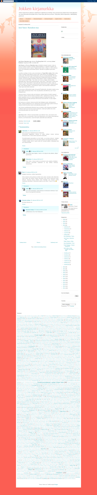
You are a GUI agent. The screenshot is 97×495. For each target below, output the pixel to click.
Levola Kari (35, 396)
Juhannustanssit (67, 375)
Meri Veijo (24, 407)
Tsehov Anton (38, 458)
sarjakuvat (67, 475)
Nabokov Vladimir (27, 413)
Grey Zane (28, 354)
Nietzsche (23, 414)
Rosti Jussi (58, 431)
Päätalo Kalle (49, 425)
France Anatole (77, 347)
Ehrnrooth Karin (24, 343)
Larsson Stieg (59, 392)
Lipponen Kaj (77, 397)
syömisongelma (71, 477)
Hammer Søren (72, 357)
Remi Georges (44, 428)
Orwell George (76, 415)
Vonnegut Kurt (66, 464)
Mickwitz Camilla (67, 407)
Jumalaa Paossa (27, 376)
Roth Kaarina (64, 431)
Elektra (30, 343)
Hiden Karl (72, 364)
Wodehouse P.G (38, 468)
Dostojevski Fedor (45, 340)
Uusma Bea (57, 461)
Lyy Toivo (43, 400)
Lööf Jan (73, 400)
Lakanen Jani (19, 392)
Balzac (77, 321)
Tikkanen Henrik (71, 454)
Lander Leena (30, 392)
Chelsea (26, 335)
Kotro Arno (48, 388)
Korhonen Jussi (61, 386)
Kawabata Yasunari (43, 380)
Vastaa (23, 145)
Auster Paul (43, 321)
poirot (18, 474)
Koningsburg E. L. (32, 386)
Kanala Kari (32, 379)
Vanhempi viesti (54, 242)
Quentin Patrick (64, 425)
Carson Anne (29, 333)
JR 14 (18, 372)
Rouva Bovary (24, 432)
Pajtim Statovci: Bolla (68, 241)
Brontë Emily (40, 328)
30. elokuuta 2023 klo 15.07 (37, 200)
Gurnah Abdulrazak (27, 355)
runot (28, 475)
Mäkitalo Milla (77, 411)
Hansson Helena (60, 358)
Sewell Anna (25, 440)
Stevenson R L (21, 449)
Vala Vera (71, 461)
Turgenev (73, 458)
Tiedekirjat (33, 454)
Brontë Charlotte (33, 328)
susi (55, 477)
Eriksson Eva (62, 343)
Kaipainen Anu (55, 378)
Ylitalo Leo (71, 468)
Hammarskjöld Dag (58, 357)
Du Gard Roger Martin (21, 342)
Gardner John (58, 350)
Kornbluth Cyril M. (21, 388)
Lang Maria (37, 392)
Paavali (53, 417)
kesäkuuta (66, 255)
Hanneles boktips (26, 200)
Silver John (19, 443)
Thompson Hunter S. (20, 454)
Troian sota (32, 458)
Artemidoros (54, 320)
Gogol (71, 351)
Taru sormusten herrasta (26, 453)
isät (56, 471)
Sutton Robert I (51, 450)
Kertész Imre (29, 382)
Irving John (76, 369)
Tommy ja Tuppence (57, 457)
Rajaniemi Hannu (25, 426)
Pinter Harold (52, 421)
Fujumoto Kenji (53, 349)
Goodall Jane (31, 353)
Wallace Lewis (57, 465)
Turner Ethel (24, 460)
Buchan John (72, 328)
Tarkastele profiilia (65, 212)
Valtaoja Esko (21, 462)
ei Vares (48, 469)
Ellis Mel (44, 343)
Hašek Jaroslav (73, 361)
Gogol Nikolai (76, 351)
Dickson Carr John (75, 339)
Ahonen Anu (40, 317)
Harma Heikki (25, 360)
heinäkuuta (66, 253)
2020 (64, 270)
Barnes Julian (25, 322)
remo (75, 474)
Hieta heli (77, 364)
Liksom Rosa (56, 396)
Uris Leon (39, 461)
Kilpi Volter (30, 384)
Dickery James (66, 339)
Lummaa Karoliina (20, 400)
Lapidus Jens (43, 392)
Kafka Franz (44, 378)
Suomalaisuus (73, 449)
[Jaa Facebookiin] (38, 121)
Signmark (55, 442)
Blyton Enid (43, 325)
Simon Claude (33, 443)
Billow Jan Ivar (73, 324)
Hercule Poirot (23, 364)
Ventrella (42, 462)
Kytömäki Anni (20, 390)
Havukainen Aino (34, 361)
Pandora (18, 418)
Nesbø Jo (53, 413)
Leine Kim (58, 395)
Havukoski (51, 361)
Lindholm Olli (27, 397)
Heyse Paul (67, 364)
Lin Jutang (63, 396)
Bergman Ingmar (38, 324)
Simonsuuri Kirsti (47, 443)
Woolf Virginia (45, 468)
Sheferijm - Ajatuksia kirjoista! (70, 120)
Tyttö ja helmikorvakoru (57, 460)
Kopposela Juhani (47, 386)
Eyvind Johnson (47, 344)
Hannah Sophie (45, 358)
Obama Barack (27, 415)
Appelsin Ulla (24, 320)
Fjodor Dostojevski (59, 346)
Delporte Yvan (37, 339)
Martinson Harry (37, 404)
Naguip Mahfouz (34, 413)
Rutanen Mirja (70, 432)
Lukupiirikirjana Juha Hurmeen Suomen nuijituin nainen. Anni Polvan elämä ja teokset (73, 115)
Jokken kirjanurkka (36, 8)
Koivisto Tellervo (71, 385)
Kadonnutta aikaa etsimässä (36, 378)
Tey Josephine (76, 453)
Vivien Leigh (55, 464)
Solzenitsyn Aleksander (29, 446)
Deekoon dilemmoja (67, 163)
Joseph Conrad (40, 375)
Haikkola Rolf (26, 357)
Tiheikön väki (43, 454)
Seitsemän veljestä (66, 439)
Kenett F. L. (23, 382)
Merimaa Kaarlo (38, 407)
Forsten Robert (51, 347)
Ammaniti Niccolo (60, 318)
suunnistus (60, 477)
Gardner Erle (51, 350)
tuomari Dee (39, 478)
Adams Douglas (55, 315)
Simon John (40, 443)
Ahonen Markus (53, 317)
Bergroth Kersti (46, 324)
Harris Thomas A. (62, 360)
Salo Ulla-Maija (21, 436)
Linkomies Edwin (47, 397)
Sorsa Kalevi (76, 446)
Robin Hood (78, 429)
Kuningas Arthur (27, 389)
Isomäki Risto (32, 371)
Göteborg (35, 355)
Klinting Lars (28, 385)
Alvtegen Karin (53, 318)
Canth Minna (49, 332)
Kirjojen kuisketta (67, 111)
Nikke (27, 414)
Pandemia (77, 417)
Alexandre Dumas (31, 318)
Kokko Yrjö (19, 386)
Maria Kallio (35, 403)
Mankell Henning (74, 402)
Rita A (23, 172)
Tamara (45, 451)
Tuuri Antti (43, 460)
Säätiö (19, 451)
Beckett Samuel (56, 322)
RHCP (69, 425)
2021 (64, 268)
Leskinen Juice (21, 396)
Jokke (27, 151)
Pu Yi (43, 424)
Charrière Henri (76, 333)
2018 (64, 274)
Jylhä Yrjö (61, 376)
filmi (78, 469)
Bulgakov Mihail (40, 329)
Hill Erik (34, 365)
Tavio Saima (50, 453)
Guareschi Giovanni (68, 354)
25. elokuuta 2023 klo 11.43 (34, 130)
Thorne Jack (28, 454)
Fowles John (70, 347)
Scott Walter (40, 439)
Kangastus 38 (37, 379)
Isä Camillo (39, 371)
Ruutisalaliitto (76, 432)
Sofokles (78, 444)
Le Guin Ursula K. (60, 393)
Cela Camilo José (48, 333)
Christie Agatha (38, 335)
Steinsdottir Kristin (69, 447)
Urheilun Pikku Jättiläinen (31, 461)
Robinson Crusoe (22, 431)
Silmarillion (77, 442)
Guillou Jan (19, 355)
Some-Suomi (48, 446)
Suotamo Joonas (44, 450)
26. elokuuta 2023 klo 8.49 (37, 188)
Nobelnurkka (67, 18)
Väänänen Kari (36, 465)
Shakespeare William (38, 440)
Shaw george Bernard (49, 440)
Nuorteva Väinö (65, 414)
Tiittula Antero (64, 454)
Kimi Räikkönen (37, 384)
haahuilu (18, 471)
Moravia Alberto (42, 410)
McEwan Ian (61, 406)
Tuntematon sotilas (60, 458)
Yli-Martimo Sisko (65, 468)
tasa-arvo (23, 478)
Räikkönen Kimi (20, 433)
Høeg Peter (39, 369)
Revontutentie (69, 428)
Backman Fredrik (59, 321)
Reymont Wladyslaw (76, 428)
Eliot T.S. (34, 343)
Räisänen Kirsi (26, 433)
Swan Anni (71, 450)
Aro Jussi (35, 320)
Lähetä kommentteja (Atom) (40, 246)
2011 (64, 288)
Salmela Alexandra (68, 435)
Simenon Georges (26, 443)
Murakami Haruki (25, 411)
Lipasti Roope (71, 397)
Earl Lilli (55, 342)
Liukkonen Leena (21, 399)
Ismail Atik (26, 371)
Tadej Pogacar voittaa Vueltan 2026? (72, 166)
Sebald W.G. (54, 439)
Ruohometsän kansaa (47, 432)
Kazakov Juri (50, 380)
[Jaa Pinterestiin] (39, 121)
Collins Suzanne (31, 336)
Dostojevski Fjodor (55, 340)
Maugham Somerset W (64, 404)
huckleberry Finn (29, 471)
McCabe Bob (31, 406)
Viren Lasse (20, 464)
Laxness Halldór (46, 393)
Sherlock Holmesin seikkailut (29, 442)
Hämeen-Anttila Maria (42, 368)
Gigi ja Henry (30, 351)
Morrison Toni (55, 410)
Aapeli (42, 315)
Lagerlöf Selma (75, 390)
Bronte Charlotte (24, 328)
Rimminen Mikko (65, 429)
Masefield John (56, 404)
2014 (64, 282)
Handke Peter (38, 358)
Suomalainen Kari (66, 449)
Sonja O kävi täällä (63, 446)
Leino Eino (63, 395)
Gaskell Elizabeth (72, 350)
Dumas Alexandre (30, 342)
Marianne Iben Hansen (43, 403)
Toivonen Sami (27, 457)
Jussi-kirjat (42, 376)
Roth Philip (70, 431)
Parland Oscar (48, 418)
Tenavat (55, 453)
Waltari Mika (72, 465)
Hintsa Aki (51, 365)
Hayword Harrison (66, 361)
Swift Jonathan (77, 450)
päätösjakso (67, 474)
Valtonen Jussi (28, 462)
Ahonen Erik (46, 317)
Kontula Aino (40, 386)
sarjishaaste (72, 475)
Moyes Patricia (62, 410)
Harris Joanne (43, 360)
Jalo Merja (36, 372)
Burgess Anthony (60, 329)
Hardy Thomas (76, 358)
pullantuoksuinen (42, 474)
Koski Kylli (35, 388)
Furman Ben (59, 349)
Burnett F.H (74, 329)
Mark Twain (51, 403)
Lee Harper (76, 393)
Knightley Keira (50, 385)
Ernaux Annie (74, 343)
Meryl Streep (53, 407)
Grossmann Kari (54, 354)
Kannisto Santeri (51, 379)
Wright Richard (51, 468)
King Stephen (45, 384)
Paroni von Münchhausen (57, 418)
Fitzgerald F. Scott (51, 346)
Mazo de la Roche (24, 406)
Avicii (47, 321)
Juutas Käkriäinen (55, 376)
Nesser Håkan (59, 413)
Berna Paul (59, 324)
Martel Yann (31, 404)
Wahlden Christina (43, 465)
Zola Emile (20, 469)
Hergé (29, 364)
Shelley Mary (64, 440)
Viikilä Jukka (60, 462)
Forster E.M (58, 347)
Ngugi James (66, 413)
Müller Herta (20, 413)
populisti (26, 474)
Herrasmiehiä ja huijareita (36, 364)
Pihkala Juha (19, 421)
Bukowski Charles (32, 329)
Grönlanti (61, 354)
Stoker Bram (37, 449)
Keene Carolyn (65, 380)
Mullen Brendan (76, 410)
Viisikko (66, 462)
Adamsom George (71, 315)
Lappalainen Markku (51, 392)
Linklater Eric (40, 397)
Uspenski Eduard (45, 461)
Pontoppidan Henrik (32, 422)
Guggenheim (76, 354)
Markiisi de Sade (57, 403)
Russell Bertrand (62, 432)
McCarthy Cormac (39, 406)
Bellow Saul (63, 322)
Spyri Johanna (44, 447)
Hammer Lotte (65, 357)
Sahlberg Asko (75, 433)
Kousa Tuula (54, 388)
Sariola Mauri (39, 437)
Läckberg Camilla (49, 400)
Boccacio (49, 325)
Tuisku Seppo (52, 458)
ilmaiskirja (35, 471)
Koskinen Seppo (41, 388)
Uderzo (71, 460)
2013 (64, 284)
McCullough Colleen (54, 406)
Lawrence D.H (39, 393)
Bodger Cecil (54, 325)
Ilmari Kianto (58, 369)
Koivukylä (77, 385)
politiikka (21, 474)
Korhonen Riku (77, 386)
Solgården (20, 446)
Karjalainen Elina (66, 379)
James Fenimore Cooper (51, 372)
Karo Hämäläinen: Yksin (69, 243)
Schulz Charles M (28, 439)
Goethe (55, 351)
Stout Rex (43, 449)
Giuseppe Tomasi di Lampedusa (40, 351)
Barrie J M (31, 322)
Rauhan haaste (66, 426)
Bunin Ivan (47, 329)
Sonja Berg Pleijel (55, 446)
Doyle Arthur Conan (64, 340)
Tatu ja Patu (44, 453)
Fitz (45, 346)
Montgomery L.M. (33, 410)
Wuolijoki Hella (58, 468)
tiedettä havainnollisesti (31, 478)
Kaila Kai (49, 378)
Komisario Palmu (25, 386)
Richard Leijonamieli (27, 429)
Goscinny (47, 353)
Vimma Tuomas (77, 462)
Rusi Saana (55, 432)
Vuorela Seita (72, 464)
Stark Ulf (55, 447)
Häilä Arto (18, 368)
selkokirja (19, 477)
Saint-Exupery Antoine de (22, 435)
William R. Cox (23, 468)
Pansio (23, 418)
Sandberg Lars (63, 436)
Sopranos (71, 446)
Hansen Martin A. (53, 358)
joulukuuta (66, 226)
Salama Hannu (32, 435)
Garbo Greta (45, 350)
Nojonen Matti (51, 414)
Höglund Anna (32, 369)
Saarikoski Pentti (53, 433)
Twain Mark (49, 460)
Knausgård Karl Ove (36, 385)
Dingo (18, 340)
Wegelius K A (24, 466)
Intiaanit (71, 369)
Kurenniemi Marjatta (58, 389)
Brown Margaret (59, 328)
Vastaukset (26, 148)
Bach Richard (52, 321)
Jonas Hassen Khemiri (32, 375)
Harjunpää (19, 360)
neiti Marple (46, 472)
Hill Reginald (39, 365)
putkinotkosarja (49, 474)
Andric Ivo (74, 318)
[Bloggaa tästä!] (35, 121)
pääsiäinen (62, 474)
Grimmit (33, 354)
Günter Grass (41, 355)
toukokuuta (66, 256)
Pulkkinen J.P (49, 424)
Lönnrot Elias (67, 400)
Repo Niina (63, 428)
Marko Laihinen (73, 403)
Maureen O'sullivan (72, 404)
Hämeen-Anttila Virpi (50, 368)
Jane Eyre (67, 372)
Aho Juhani (34, 317)
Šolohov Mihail (71, 478)
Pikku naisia (38, 421)
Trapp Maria (71, 457)
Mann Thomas (20, 403)
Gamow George (30, 350)
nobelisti (59, 473)
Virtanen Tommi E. (42, 464)
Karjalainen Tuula (73, 379)
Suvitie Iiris (57, 450)
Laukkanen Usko (23, 393)
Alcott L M (76, 317)
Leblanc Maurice (69, 393)
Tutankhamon (37, 460)
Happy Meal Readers (68, 358)
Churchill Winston (49, 335)
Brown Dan (53, 328)
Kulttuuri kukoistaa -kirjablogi (70, 102)
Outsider (27, 417)
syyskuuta (66, 232)
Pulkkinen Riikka (56, 424)
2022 (64, 267)
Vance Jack (26, 123)
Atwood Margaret (28, 321)
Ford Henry (45, 347)
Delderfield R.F (24, 339)
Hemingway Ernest (70, 362)
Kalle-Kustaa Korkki (76, 378)
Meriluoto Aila (30, 407)
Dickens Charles (58, 339)
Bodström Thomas (61, 325)
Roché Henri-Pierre (43, 431)
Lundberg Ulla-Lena (29, 400)
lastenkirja (26, 473)
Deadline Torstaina (67, 129)
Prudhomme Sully (38, 424)
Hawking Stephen (58, 361)
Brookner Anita (46, 328)
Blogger (56, 484)
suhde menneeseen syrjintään (37, 477)
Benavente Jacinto (75, 322)
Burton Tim (35, 331)
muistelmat (36, 472)
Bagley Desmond (67, 321)
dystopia (44, 469)
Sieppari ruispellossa (49, 442)
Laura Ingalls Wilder (31, 393)
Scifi (34, 439)
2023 (64, 225)
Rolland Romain (51, 431)
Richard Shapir (37, 429)
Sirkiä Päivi (48, 444)
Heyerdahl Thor (60, 364)
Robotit (36, 431)
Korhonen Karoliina (69, 386)
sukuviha (46, 477)
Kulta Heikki (67, 388)
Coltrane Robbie (39, 336)
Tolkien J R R (42, 457)
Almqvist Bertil (46, 318)
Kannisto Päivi (44, 379)
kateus (77, 471)
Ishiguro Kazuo (20, 371)
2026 (64, 219)
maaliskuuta (67, 260)
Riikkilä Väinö (44, 429)
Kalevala (68, 378)
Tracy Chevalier (65, 457)
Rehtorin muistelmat (21, 428)
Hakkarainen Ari (32, 357)
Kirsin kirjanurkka (67, 75)
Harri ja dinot (37, 360)
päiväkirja (56, 474)
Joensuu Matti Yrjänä (57, 373)
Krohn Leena (60, 388)
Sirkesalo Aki (42, 444)
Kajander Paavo (62, 378)
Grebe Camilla (75, 353)
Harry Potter (69, 360)
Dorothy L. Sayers (29, 340)
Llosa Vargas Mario (30, 399)
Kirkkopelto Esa (60, 384)
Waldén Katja (50, 465)
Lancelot (24, 392)
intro (45, 471)
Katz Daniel (22, 380)
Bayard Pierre (43, 322)
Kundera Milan (19, 389)
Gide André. (24, 351)
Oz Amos (32, 417)
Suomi (39, 450)
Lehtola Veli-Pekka (28, 395)
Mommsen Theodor (24, 410)
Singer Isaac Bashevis (62, 443)
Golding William (20, 353)
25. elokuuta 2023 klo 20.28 (37, 151)
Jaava (26, 372)
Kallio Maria (26, 379)
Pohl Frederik (73, 421)
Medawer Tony (67, 406)
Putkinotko (72, 424)
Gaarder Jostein (66, 349)
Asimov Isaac (60, 320)
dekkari (30, 469)
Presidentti (64, 422)
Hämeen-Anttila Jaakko (32, 368)
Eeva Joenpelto (71, 342)
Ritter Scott (72, 429)
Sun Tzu (56, 449)
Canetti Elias (33, 332)
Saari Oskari (45, 433)
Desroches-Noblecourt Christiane (47, 339)
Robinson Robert (30, 431)
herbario (23, 471)
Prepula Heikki (58, 422)
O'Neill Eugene (72, 414)
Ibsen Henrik (45, 369)
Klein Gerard (22, 385)
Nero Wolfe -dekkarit (24, 21)
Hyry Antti (71, 366)
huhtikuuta (66, 258)
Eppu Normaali (55, 343)
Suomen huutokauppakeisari (31, 450)
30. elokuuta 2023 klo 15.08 (40, 209)
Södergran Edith (25, 451)
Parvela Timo (73, 418)
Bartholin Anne (36, 322)
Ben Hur (69, 322)
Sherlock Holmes (71, 440)
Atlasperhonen (20, 321)
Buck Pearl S (24, 329)
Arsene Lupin (40, 320)
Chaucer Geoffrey (20, 335)
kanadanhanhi (72, 471)
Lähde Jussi (56, 400)
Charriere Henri (69, 333)
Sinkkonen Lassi (27, 444)
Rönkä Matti (33, 433)
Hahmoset (65, 181)
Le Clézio (53, 393)
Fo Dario (35, 347)
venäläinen (60, 478)
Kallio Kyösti (20, 379)
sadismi (37, 475)
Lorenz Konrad (60, 399)
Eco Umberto (60, 342)
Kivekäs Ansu (67, 384)
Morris (49, 410)
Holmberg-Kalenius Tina (70, 365)
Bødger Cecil (63, 331)
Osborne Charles (20, 417)
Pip (57, 421)
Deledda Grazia (31, 339)
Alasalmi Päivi (70, 317)
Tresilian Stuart (26, 458)
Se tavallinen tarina (47, 439)
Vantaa (33, 462)
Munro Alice (19, 411)
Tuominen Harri (67, 458)
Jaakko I (21, 372)
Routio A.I (19, 432)
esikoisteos (61, 469)
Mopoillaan (71, 183)
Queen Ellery (56, 425)
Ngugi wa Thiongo (73, 413)
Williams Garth (30, 468)
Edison (65, 342)
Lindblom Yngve (76, 396)
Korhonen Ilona (54, 386)
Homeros (77, 365)
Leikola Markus (52, 395)
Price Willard (24, 424)
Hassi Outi (19, 361)
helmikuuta (66, 262)
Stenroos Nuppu (77, 447)
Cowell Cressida (76, 336)
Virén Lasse (49, 464)
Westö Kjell (61, 467)
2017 (64, 276)
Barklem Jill (19, 322)
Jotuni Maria (47, 375)
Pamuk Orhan (71, 417)
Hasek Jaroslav (76, 360)
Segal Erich (60, 439)
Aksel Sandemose (62, 317)
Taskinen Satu (37, 453)
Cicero (55, 335)
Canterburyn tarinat (41, 332)
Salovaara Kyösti (35, 436)
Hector (78, 361)
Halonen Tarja (50, 357)
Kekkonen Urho (73, 380)
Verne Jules (53, 462)
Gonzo (27, 353)
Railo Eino (73, 425)
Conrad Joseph (46, 336)
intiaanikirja (40, 471)
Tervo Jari (69, 453)
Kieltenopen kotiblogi (68, 57)
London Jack (45, 399)
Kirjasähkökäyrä (66, 84)
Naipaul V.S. (41, 413)
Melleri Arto (73, 406)
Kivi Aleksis (73, 384)
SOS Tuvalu (39, 433)
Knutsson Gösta (58, 385)
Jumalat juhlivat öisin (35, 376)
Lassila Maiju (73, 392)
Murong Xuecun (34, 411)
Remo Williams (51, 428)
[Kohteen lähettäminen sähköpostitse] (34, 121)
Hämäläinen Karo (68, 368)
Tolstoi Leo (49, 457)
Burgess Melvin (67, 329)
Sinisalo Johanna (20, 444)
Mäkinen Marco (71, 411)
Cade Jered (70, 331)
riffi (78, 474)
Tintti (35, 455)
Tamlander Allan (51, 451)
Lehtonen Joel (45, 395)
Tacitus (35, 451)
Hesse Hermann (52, 364)
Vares (38, 462)
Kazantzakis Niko (57, 380)
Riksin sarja (51, 429)
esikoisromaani (55, 469)
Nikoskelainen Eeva (33, 414)
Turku (19, 460)
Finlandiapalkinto (32, 346)
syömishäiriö (65, 477)
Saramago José (25, 437)
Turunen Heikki (30, 460)
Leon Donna (77, 395)
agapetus (25, 469)
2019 (64, 272)
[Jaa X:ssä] (37, 121)
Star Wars (50, 447)
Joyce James (52, 375)
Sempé (77, 439)
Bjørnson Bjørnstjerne (30, 325)
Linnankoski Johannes (62, 397)
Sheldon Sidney (57, 440)
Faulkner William (56, 344)
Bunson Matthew (53, 329)
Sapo (19, 437)
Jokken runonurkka (67, 172)
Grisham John (39, 354)
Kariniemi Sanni (58, 379)
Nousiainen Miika (58, 414)
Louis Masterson (67, 399)
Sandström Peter (71, 436)
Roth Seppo (76, 431)
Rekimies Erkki (30, 428)
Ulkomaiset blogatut (38, 18)
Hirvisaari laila (56, 365)
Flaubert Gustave (68, 346)
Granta (69, 353)
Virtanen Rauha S (34, 464)
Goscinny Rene (54, 353)
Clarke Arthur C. (62, 335)
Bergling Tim (31, 324)
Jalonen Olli (41, 372)
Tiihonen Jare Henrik (51, 454)
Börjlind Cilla (48, 331)
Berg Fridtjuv (25, 324)
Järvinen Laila (75, 376)
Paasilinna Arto (39, 417)
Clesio (68, 335)
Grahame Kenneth (63, 353)
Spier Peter (31, 447)
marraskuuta (67, 228)
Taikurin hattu (40, 451)
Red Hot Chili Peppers (75, 426)
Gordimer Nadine (39, 353)
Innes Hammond (65, 369)
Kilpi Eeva (19, 384)
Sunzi (61, 449)
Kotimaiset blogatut (48, 18)
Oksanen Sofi (47, 415)
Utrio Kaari (51, 461)
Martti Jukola (43, 404)
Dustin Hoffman (49, 342)
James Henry (60, 372)
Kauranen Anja (35, 380)
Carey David (57, 332)
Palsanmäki (65, 417)
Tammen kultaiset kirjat (59, 451)
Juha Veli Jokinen (59, 375)
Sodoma (73, 444)
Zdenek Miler (77, 468)
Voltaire (60, 464)
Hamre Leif (24, 358)
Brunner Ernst (65, 328)
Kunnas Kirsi (33, 389)
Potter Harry (45, 422)
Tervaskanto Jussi (62, 453)
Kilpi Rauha (25, 384)
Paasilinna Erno (47, 417)
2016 (64, 278)
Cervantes (54, 333)
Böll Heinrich (41, 331)
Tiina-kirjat (58, 454)
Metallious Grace (60, 407)
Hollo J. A (62, 365)
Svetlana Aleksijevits (63, 450)
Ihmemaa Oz (51, 369)
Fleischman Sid (75, 346)
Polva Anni (25, 422)
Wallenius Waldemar (64, 465)
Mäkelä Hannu (56, 411)
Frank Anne (29, 349)
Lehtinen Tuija (20, 395)
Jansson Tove (73, 372)
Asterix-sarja (68, 320)
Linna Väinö (53, 397)
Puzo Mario (22, 425)
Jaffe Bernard (30, 372)
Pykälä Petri (29, 425)
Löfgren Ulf (62, 400)
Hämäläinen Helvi (59, 368)
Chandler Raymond (61, 333)
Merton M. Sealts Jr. (46, 407)
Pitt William (68, 421)
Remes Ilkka (37, 428)
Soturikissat (19, 447)
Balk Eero (73, 321)
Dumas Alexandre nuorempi (40, 342)
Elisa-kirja (39, 343)
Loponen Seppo (53, 399)
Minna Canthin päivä (31, 408)
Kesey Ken (34, 382)
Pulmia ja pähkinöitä (65, 424)
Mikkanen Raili (73, 407)
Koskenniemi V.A (29, 388)
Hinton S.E (45, 365)
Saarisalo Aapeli (61, 433)
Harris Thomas (55, 360)
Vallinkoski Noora (77, 461)
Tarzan (33, 453)
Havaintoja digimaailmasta (69, 154)
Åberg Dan (66, 478)
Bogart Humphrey (69, 325)
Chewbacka (31, 335)
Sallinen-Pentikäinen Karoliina (58, 435)
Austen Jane (36, 321)
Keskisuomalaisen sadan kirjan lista (51, 382)
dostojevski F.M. (38, 469)
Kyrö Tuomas (76, 389)
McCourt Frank (46, 406)
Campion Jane (19, 332)
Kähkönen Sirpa (35, 390)
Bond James (77, 325)
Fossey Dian (64, 347)
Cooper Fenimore (54, 336)
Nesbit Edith (48, 413)
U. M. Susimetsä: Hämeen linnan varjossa (72, 78)
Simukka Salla (53, 443)
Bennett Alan (19, 324)
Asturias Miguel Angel (76, 320)
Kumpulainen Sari (75, 388)
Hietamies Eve (20, 365)
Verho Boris (48, 462)
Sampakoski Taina (47, 436)
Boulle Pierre (48, 326)
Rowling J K (31, 432)
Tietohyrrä (38, 454)
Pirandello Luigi (62, 421)
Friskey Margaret (46, 349)
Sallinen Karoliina (47, 435)
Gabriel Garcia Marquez (75, 349)
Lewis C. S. (41, 396)
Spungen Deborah (37, 447)
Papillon (27, 418)
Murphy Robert (40, 411)
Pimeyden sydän (45, 421)
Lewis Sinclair (49, 396)
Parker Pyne (33, 418)
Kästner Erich (49, 390)
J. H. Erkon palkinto (69, 371)
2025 (64, 221)
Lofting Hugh (38, 399)
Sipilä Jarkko (35, 444)
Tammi (67, 451)
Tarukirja (65, 93)
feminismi (74, 469)
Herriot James (45, 364)
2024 (64, 223)
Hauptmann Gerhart (25, 361)
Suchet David (51, 449)
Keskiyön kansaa (71, 382)
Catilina (42, 333)
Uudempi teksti (23, 242)
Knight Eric (44, 385)
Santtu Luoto (77, 436)
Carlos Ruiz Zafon (64, 332)
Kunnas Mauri (40, 389)
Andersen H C (67, 318)
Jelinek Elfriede (34, 373)
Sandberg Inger (55, 436)
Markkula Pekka (66, 403)
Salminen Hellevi (76, 435)
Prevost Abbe (70, 422)
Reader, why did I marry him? (70, 66)
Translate (72, 306)
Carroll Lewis (23, 333)
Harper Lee (31, 360)
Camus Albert (26, 332)
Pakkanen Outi (59, 417)
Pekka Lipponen (25, 419)
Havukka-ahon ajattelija (43, 361)
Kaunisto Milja (28, 380)
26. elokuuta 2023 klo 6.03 (31, 172)
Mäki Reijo (63, 411)
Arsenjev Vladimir (47, 320)
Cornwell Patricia (69, 336)
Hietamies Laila (28, 365)
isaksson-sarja (51, 471)
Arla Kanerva (30, 320)
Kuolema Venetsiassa (49, 389)
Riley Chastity (57, 429)
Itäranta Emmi (56, 371)
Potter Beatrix (39, 422)
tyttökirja (45, 478)
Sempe (73, 439)
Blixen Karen (37, 325)
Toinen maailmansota (67, 455)
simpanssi (24, 477)
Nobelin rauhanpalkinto (43, 414)
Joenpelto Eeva (48, 373)
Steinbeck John (61, 447)
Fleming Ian (19, 347)
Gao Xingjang (38, 350)
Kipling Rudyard (52, 384)
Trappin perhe (77, 457)
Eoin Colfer (49, 343)
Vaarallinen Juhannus (64, 461)
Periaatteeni (28, 18)
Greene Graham (20, 354)
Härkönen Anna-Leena (23, 369)
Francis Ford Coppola (22, 349)
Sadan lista (68, 433)
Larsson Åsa (66, 392)
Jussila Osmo (48, 376)
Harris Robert (49, 360)
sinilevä (29, 477)
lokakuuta (66, 230)
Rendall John (57, 428)
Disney (22, 340)
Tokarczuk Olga (34, 457)
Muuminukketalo (67, 190)
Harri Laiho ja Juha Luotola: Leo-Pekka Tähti (68, 249)
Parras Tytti (66, 418)
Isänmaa (43, 371)
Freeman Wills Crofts (37, 349)
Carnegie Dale (72, 332)
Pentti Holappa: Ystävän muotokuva (69, 246)
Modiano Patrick (58, 408)
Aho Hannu (28, 317)
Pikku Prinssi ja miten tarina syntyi (29, 421)
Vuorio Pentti (23, 465)
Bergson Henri (53, 324)
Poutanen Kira (51, 422)
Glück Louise (50, 351)
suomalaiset (51, 477)
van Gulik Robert (52, 478)
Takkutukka (24, 130)
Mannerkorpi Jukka (28, 403)
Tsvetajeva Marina (46, 458)
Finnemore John (41, 346)
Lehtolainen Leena (36, 395)
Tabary (31, 451)
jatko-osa (60, 471)
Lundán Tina (37, 400)
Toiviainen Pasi (19, 457)
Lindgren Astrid (20, 397)
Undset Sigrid (77, 460)
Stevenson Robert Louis (29, 449)
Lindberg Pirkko (69, 396)
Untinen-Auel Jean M (22, 461)
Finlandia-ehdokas (23, 346)
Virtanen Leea (26, 464)
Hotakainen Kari (20, 366)
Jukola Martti (76, 375)
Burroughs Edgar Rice (27, 331)
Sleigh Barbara (60, 444)
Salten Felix (41, 436)
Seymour (31, 440)
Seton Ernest (19, 440)
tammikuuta (67, 264)
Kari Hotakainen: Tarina (69, 236)
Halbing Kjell (39, 357)
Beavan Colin (49, 322)
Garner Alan (65, 350)
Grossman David (46, 354)
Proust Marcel (30, 424)
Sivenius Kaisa (53, 444)
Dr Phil (71, 340)
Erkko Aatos (68, 343)
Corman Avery (62, 336)
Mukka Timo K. (69, 410)
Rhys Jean (20, 429)
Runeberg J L (39, 432)
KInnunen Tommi (25, 378)
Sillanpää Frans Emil (69, 442)
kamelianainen (65, 471)
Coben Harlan (73, 335)
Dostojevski (37, 340)
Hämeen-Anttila (24, 368)
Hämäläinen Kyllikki (76, 368)
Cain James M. (76, 331)
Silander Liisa (61, 442)
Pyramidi (34, 425)
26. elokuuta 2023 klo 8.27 (37, 159)
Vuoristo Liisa (29, 465)
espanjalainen (69, 469)
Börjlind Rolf (55, 331)
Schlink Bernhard (20, 439)
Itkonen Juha (49, 371)
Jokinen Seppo (72, 373)
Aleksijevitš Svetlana (21, 318)
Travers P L (20, 458)
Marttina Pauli (49, 404)
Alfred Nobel (39, 318)
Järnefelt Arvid (68, 376)
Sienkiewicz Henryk (40, 442)
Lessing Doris (28, 396)
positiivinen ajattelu (33, 474)
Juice (72, 375)
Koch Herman (64, 385)
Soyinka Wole (25, 447)
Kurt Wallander (68, 389)
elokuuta (66, 234)
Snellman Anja (67, 444)
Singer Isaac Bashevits (74, 443)
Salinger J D (39, 435)
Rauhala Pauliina (57, 426)
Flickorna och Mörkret (28, 347)
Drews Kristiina (76, 340)
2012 (64, 286)
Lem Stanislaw (70, 395)
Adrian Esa (22, 317)
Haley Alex (45, 357)
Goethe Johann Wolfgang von (63, 351)
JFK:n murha (76, 371)
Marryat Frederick (23, 404)
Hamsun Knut (31, 358)
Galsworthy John (22, 350)
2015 (64, 280)
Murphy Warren (48, 411)
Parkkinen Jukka (40, 418)
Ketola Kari (77, 382)
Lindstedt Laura (33, 397)
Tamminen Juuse (73, 451)
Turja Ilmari (78, 458)
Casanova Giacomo (36, 333)
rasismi (72, 474)
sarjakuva (61, 475)
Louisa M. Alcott (75, 399)
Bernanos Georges (66, 324)
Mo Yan (46, 408)
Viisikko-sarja (71, 462)
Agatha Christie (58, 18)
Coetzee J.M (23, 336)
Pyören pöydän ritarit (41, 425)
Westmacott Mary (53, 466)
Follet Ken (40, 347)
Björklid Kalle (23, 325)
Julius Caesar (20, 376)
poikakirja (77, 472)
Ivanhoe (62, 371)
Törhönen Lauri (65, 460)
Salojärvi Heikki (27, 436)
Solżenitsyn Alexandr (39, 446)
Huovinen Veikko (51, 366)
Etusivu (21, 18)
